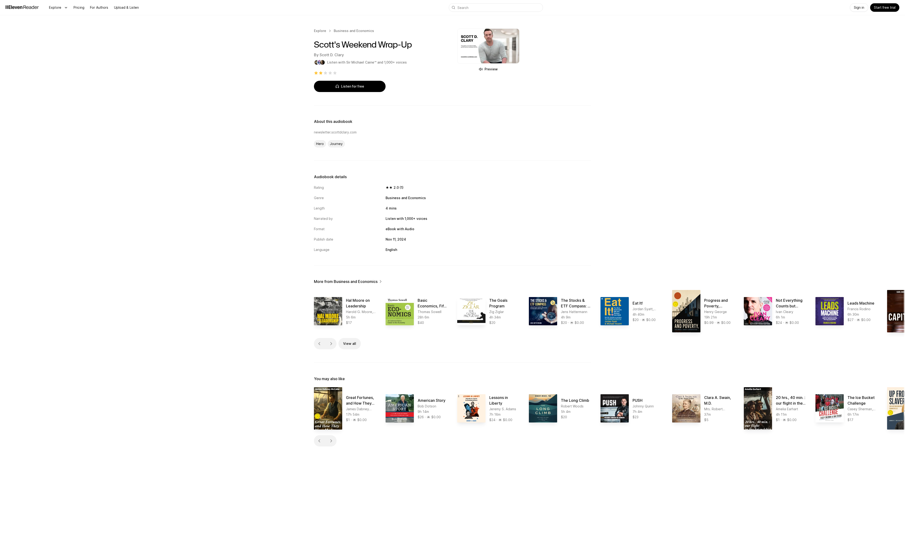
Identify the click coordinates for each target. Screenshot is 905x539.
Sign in (859, 7)
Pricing (79, 7)
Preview (491, 69)
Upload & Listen (126, 7)
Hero (320, 144)
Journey (336, 144)
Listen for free (352, 86)
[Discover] (66, 7)
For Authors (99, 7)
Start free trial (885, 7)
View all (349, 344)
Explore (55, 7)
